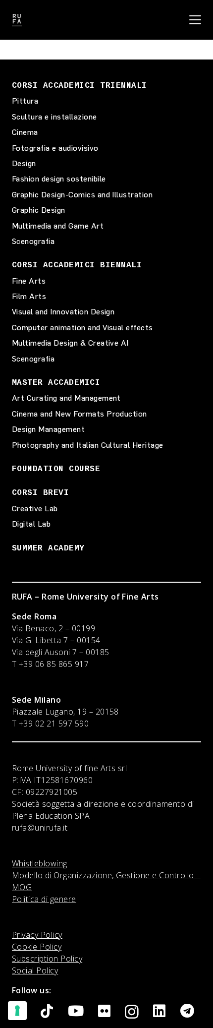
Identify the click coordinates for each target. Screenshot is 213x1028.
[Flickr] (104, 1011)
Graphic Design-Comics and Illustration (82, 194)
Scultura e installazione (54, 116)
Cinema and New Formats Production (79, 414)
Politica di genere (44, 899)
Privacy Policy (37, 934)
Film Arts (29, 296)
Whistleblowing (39, 863)
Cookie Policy (36, 946)
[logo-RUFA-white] (17, 20)
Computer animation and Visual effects (82, 327)
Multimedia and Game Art (58, 226)
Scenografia (33, 241)
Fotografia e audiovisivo (55, 148)
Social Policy (35, 970)
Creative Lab (35, 508)
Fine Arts (29, 281)
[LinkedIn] (159, 1011)
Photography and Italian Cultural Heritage (87, 445)
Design (24, 163)
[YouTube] (76, 1011)
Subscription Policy (47, 958)
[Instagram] (132, 1012)
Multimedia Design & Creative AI (70, 343)
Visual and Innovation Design (63, 311)
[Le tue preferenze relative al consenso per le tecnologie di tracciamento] (17, 1010)
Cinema (25, 132)
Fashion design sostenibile (59, 178)
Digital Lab (31, 524)
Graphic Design (38, 210)
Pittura (25, 101)
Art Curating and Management (66, 398)
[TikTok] (47, 1011)
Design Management (48, 429)
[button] (195, 20)
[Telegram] (187, 1011)
